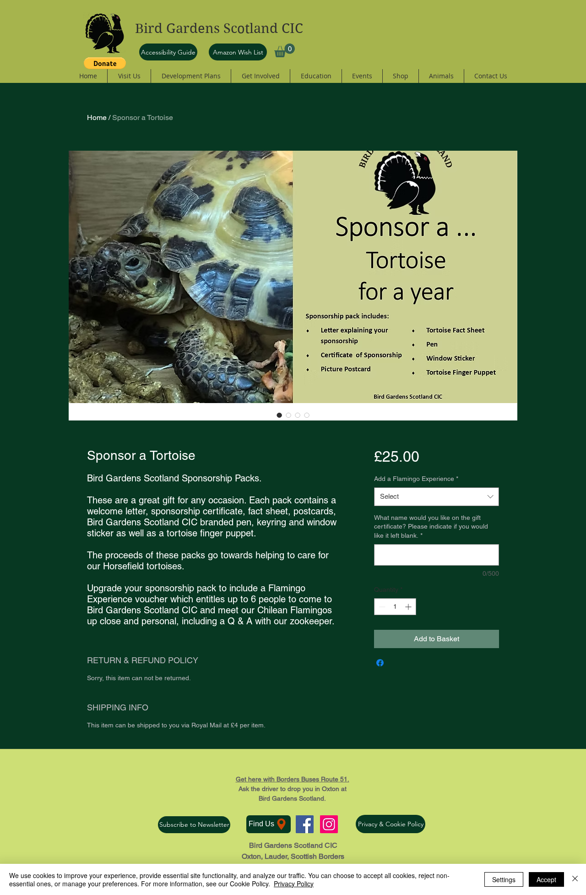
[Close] (575, 879)
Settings (503, 879)
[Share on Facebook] (379, 662)
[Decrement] (381, 607)
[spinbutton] (395, 607)
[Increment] (409, 607)
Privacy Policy (294, 883)
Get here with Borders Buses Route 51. (292, 779)
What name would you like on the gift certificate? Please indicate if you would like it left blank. (431, 526)
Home (97, 117)
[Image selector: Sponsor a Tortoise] (279, 415)
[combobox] (436, 496)
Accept (546, 879)
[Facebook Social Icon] (305, 824)
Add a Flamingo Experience (416, 478)
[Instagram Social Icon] (329, 824)
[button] (284, 50)
